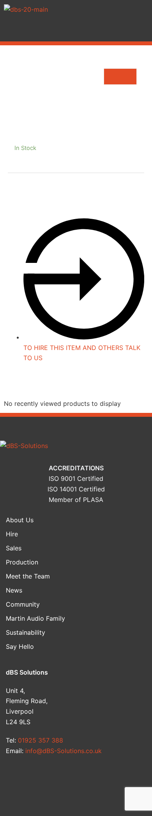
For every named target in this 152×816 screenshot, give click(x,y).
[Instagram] (133, 779)
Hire (12, 534)
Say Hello (20, 646)
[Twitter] (57, 779)
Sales (13, 548)
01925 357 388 (40, 740)
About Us (20, 520)
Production (22, 562)
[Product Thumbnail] (120, 76)
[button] (76, 30)
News (14, 590)
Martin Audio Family (35, 618)
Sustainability (25, 632)
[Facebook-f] (19, 779)
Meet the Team (28, 576)
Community (23, 604)
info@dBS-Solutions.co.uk (63, 751)
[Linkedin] (95, 779)
